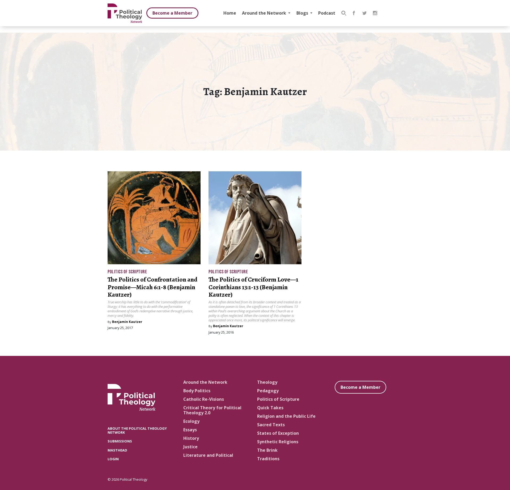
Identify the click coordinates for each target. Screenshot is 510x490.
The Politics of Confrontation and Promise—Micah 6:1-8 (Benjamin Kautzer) (152, 287)
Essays (190, 430)
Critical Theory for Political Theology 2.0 (212, 410)
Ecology (191, 421)
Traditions (268, 459)
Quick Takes (270, 408)
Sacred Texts (271, 425)
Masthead (117, 450)
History (191, 438)
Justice (190, 447)
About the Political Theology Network (137, 430)
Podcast (326, 13)
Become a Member (172, 13)
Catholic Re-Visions (203, 399)
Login (113, 459)
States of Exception (278, 433)
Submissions (120, 441)
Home (229, 13)
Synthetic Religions (277, 442)
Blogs (302, 13)
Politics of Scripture (127, 272)
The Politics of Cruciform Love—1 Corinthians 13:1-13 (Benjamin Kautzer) (253, 287)
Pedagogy (268, 391)
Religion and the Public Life (286, 416)
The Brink (267, 450)
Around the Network (264, 13)
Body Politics (196, 391)
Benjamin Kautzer (127, 322)
